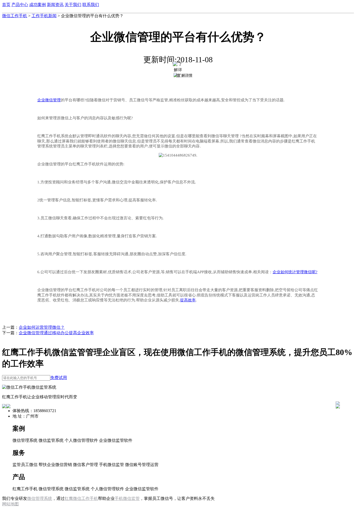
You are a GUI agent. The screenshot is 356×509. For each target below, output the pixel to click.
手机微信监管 (127, 498)
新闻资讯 (55, 4)
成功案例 (37, 4)
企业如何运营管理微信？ (42, 327)
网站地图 (10, 504)
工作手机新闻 (44, 16)
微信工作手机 (14, 16)
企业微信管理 (49, 100)
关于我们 (73, 4)
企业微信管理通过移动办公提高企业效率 (56, 333)
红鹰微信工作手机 (81, 498)
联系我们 (90, 4)
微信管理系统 (39, 498)
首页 (6, 4)
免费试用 (58, 377)
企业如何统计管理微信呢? (295, 272)
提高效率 (188, 300)
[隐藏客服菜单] (338, 389)
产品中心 (19, 4)
